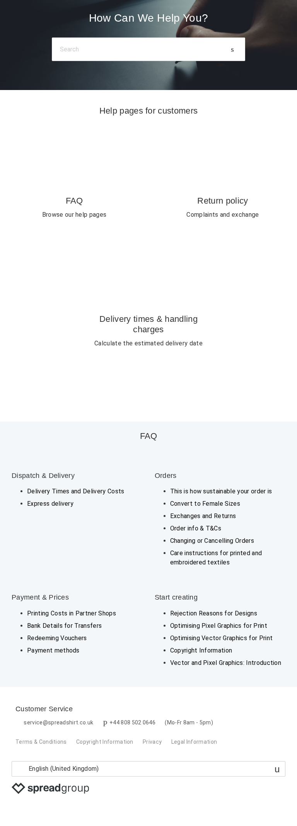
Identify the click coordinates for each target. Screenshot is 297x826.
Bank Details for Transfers (64, 625)
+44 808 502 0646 (132, 722)
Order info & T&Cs (195, 528)
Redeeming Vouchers (57, 638)
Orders (166, 475)
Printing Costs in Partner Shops (71, 613)
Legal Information (194, 742)
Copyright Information (201, 650)
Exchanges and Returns (203, 516)
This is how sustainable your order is (221, 491)
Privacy (152, 742)
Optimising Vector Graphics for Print (221, 638)
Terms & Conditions (41, 742)
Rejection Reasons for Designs (213, 613)
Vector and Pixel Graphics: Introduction (225, 662)
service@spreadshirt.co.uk (58, 722)
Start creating (176, 597)
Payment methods (53, 650)
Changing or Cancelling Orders (212, 540)
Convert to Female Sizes (205, 503)
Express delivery (50, 503)
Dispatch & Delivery (43, 475)
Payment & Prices (40, 597)
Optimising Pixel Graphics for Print (218, 625)
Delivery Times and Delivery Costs (76, 491)
